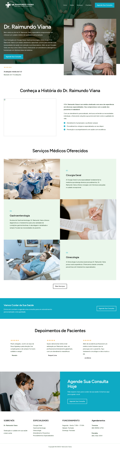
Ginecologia (37, 430)
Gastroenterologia (39, 428)
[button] (60, 286)
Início (65, 5)
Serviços (80, 5)
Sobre (72, 5)
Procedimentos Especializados (43, 435)
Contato (89, 5)
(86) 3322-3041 (97, 436)
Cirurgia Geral (37, 425)
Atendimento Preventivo (41, 433)
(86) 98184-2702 (98, 428)
